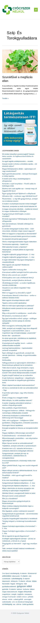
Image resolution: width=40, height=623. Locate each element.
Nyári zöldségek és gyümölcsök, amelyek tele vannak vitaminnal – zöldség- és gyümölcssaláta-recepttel (19, 355)
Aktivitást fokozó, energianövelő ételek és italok (18, 493)
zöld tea (18, 604)
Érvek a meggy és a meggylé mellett (15, 398)
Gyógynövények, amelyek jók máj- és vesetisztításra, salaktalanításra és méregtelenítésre (15, 456)
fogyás (12, 584)
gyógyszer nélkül (24, 586)
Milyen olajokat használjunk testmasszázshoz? (18, 385)
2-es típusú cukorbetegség (10, 573)
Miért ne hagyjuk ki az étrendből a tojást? (16, 293)
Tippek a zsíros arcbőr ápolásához (14, 303)
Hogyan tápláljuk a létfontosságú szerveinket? (18, 433)
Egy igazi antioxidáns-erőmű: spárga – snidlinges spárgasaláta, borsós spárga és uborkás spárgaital (19, 321)
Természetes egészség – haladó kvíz (15, 244)
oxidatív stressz (22, 597)
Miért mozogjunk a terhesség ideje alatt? (16, 326)
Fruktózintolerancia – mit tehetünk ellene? (17, 435)
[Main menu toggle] (36, 10)
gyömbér (5, 589)
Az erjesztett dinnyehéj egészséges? (15, 239)
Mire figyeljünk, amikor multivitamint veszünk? (18, 511)
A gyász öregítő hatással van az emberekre (17, 375)
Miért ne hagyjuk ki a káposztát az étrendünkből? (19, 234)
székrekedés (6, 602)
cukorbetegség (16, 578)
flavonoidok (6, 584)
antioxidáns (6, 576)
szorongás (27, 599)
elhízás (28, 581)
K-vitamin (12, 589)
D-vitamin (26, 578)
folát (25, 584)
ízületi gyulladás (27, 604)
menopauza (28, 594)
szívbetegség (7, 604)
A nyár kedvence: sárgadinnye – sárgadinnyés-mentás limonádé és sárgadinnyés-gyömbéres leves (18, 380)
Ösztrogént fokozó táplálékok (12, 425)
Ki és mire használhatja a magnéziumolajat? (17, 480)
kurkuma (26, 589)
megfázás (20, 594)
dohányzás (14, 581)
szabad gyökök (18, 599)
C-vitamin (24, 576)
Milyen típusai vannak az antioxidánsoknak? (17, 443)
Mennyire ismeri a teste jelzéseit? (14, 496)
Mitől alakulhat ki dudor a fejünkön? (14, 247)
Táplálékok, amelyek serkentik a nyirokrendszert (19, 446)
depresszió (6, 581)
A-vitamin (23, 573)
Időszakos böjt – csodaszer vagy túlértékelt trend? (19, 196)
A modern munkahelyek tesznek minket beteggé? (19, 204)
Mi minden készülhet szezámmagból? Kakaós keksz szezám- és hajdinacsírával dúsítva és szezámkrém (18, 156)
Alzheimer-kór (32, 573)
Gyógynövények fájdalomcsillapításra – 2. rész (18, 483)
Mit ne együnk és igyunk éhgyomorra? (15, 536)
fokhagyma (19, 584)
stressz (4, 599)
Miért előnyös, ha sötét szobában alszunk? (17, 400)
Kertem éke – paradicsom (11, 335)
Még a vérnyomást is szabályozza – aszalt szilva (19, 313)
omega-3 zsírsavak (9, 597)
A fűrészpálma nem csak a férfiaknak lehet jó (18, 277)
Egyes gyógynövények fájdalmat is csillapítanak (19, 193)
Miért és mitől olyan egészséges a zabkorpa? (18, 306)
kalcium (19, 589)
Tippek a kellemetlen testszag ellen (14, 270)
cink (30, 576)
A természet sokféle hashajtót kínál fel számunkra (19, 272)
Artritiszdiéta (6, 360)
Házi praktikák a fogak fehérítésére (14, 408)
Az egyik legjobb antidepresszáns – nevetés (17, 161)
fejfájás (34, 581)
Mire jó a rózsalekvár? (10, 498)
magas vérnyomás (25, 592)
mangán (13, 594)
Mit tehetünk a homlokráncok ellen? (14, 316)
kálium (32, 589)
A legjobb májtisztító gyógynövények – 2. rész (18, 254)
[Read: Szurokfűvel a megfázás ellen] (20, 61)
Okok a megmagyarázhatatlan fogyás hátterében (19, 241)
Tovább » (5, 98)
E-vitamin (22, 581)
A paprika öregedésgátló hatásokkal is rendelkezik (19, 518)
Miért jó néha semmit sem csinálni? (14, 275)
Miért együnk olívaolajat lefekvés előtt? (15, 300)
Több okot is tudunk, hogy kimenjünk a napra (18, 368)
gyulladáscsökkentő (9, 586)
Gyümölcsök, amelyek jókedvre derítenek (16, 280)
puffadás (30, 597)
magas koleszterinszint (9, 592)
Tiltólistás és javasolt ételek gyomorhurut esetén (19, 236)
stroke (10, 599)
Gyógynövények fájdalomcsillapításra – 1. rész (18, 486)
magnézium (6, 594)
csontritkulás (6, 578)
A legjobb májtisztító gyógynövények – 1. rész (18, 257)
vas (14, 604)
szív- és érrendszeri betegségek (22, 602)
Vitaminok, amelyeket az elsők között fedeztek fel (19, 206)
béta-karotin (16, 576)
